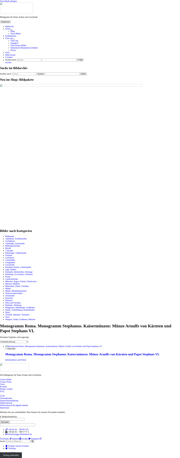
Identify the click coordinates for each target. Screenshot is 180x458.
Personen (9, 298)
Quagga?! (15, 43)
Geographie (10, 262)
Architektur (10, 241)
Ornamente (9, 296)
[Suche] (32, 441)
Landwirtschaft (11, 279)
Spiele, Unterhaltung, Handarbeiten (20, 310)
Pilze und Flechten (13, 303)
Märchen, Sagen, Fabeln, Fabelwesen (21, 281)
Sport (7, 312)
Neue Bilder (16, 33)
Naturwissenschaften (14, 293)
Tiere (7, 317)
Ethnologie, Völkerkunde (15, 253)
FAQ (7, 52)
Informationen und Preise (15, 360)
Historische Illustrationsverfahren (24, 48)
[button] (8, 62)
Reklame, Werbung (13, 305)
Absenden (5, 422)
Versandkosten (6, 398)
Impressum (4, 408)
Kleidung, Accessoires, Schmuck (19, 274)
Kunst (7, 277)
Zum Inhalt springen (8, 1)
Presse (13, 50)
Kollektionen (10, 36)
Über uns (9, 38)
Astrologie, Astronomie (15, 243)
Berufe (8, 248)
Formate (8, 255)
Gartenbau (9, 258)
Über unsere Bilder (18, 45)
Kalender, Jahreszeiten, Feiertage (19, 272)
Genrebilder (10, 260)
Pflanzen (9, 300)
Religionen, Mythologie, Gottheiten (20, 307)
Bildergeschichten (12, 246)
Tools (2, 384)
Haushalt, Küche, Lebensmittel (18, 267)
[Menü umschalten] (12, 29)
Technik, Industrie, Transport (17, 315)
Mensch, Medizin (12, 284)
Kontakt (3, 386)
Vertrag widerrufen (11, 455)
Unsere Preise (5, 382)
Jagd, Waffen (10, 269)
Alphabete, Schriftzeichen (16, 239)
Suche (2, 441)
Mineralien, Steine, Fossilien (17, 286)
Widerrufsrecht (6, 403)
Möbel (8, 288)
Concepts (9, 250)
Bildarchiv (9, 26)
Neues (8, 29)
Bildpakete (9, 236)
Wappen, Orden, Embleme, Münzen (20, 319)
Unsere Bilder (6, 379)
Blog (13, 31)
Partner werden (6, 389)
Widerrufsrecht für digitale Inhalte (14, 405)
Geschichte (9, 265)
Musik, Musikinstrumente (15, 291)
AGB (2, 396)
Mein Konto (10, 55)
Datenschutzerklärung (9, 400)
